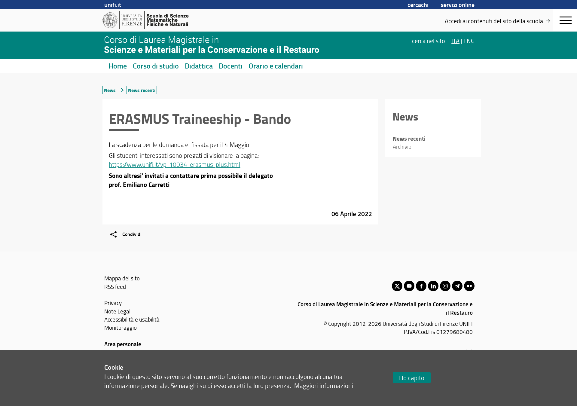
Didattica (199, 66)
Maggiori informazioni (323, 385)
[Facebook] (421, 286)
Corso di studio (156, 66)
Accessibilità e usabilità (132, 319)
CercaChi (418, 4)
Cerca (428, 40)
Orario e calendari (276, 66)
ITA (455, 40)
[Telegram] (457, 286)
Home (117, 66)
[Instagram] (445, 286)
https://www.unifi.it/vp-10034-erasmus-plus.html (174, 164)
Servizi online (458, 4)
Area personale (122, 344)
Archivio (402, 147)
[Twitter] (397, 286)
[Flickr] (469, 286)
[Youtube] (409, 286)
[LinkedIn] (433, 286)
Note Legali (118, 311)
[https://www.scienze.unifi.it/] (148, 20)
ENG (469, 40)
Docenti (231, 66)
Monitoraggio (120, 327)
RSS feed (115, 286)
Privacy (113, 303)
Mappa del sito (122, 278)
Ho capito (411, 377)
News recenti (141, 90)
